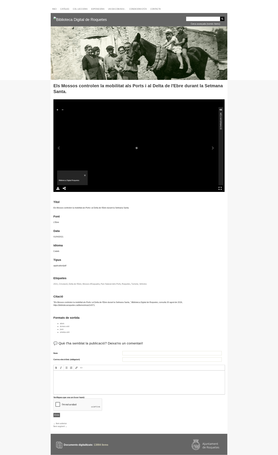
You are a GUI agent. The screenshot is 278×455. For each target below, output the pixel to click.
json (62, 329)
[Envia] (222, 19)
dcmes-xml (64, 326)
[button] (56, 367)
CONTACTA (155, 9)
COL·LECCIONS (80, 9)
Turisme (134, 284)
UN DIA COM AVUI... (117, 9)
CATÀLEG (64, 9)
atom (62, 323)
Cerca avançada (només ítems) (205, 24)
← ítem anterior (60, 423)
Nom (55, 353)
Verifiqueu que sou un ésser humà (68, 397)
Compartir (64, 188)
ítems (101, 444)
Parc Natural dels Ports (111, 284)
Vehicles (143, 284)
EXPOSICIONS (97, 9)
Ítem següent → (60, 426)
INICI (54, 9)
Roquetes (126, 284)
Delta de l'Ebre (75, 284)
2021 (55, 284)
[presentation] (56, 367)
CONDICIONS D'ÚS (138, 9)
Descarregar (58, 188)
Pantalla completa (220, 188)
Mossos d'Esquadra (91, 284)
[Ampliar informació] (220, 109)
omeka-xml (65, 332)
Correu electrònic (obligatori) (66, 359)
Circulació (63, 284)
